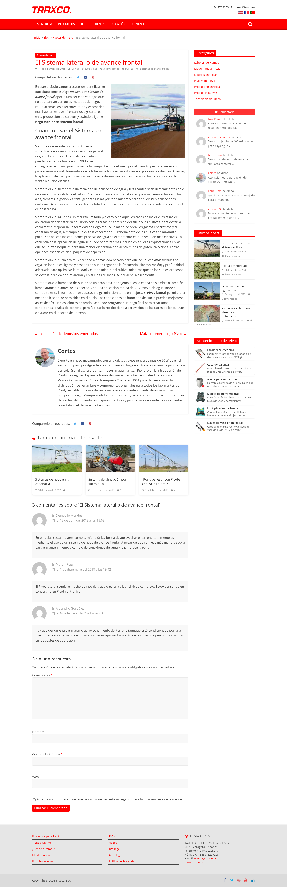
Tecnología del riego (207, 99)
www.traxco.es (193, 862)
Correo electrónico (47, 754)
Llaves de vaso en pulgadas (225, 423)
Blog (84, 24)
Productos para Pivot (45, 836)
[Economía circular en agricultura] (207, 284)
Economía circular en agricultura (235, 288)
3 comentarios (111, 68)
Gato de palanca (218, 364)
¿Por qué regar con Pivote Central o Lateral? (161, 481)
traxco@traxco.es (205, 858)
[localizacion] (186, 836)
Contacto (139, 24)
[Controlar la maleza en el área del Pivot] (207, 242)
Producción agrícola (207, 87)
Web (35, 777)
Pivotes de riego (62, 37)
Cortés (75, 68)
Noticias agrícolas (205, 74)
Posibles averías (42, 861)
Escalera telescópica (220, 350)
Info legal (114, 849)
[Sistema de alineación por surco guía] (110, 458)
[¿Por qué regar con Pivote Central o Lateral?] (163, 458)
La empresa (43, 24)
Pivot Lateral (132, 68)
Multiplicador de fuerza (222, 408)
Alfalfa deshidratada (235, 266)
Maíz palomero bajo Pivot (163, 333)
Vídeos (112, 842)
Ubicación (118, 24)
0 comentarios (233, 256)
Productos (66, 24)
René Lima (215, 191)
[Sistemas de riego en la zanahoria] (57, 458)
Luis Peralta (215, 119)
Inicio (37, 37)
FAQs (111, 836)
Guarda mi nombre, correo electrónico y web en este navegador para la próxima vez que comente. (110, 799)
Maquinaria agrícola (207, 68)
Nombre (39, 732)
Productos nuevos (205, 93)
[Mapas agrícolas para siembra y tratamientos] (207, 306)
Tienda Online (41, 842)
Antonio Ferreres (219, 137)
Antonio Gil (215, 209)
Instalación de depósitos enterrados (66, 333)
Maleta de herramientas (223, 394)
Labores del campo (206, 62)
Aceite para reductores (222, 379)
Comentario (42, 675)
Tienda (99, 24)
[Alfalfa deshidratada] (207, 264)
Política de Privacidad (122, 861)
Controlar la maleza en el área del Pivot (236, 245)
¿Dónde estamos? (43, 849)
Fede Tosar (215, 155)
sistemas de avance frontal (154, 68)
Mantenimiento (42, 855)
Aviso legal (115, 855)
